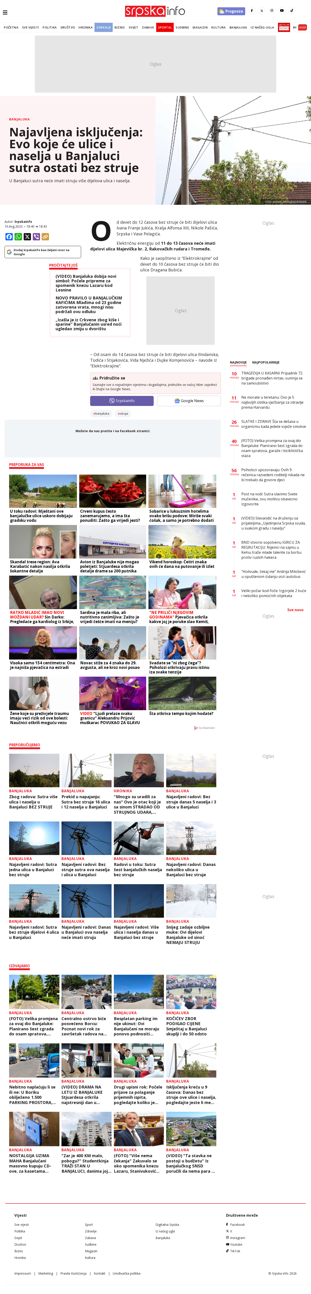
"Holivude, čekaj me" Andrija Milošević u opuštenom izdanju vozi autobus (273, 574)
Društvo (68, 27)
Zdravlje (103, 27)
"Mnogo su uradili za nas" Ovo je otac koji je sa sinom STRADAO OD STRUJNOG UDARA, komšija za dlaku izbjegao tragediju (137, 804)
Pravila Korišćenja (73, 1273)
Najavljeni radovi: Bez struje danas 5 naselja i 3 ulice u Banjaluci (191, 802)
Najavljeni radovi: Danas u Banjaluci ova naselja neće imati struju (86, 932)
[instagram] (271, 10)
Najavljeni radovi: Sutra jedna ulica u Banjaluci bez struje (33, 869)
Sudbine (182, 27)
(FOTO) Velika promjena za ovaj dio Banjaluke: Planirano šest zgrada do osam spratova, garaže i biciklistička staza (33, 1026)
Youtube (236, 1244)
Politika (50, 27)
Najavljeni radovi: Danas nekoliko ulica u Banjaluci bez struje (191, 869)
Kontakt (99, 1273)
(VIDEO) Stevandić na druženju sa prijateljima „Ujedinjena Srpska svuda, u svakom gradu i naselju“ (273, 523)
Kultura (218, 27)
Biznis (120, 27)
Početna (11, 27)
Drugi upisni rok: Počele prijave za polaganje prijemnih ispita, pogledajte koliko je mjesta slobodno (138, 1094)
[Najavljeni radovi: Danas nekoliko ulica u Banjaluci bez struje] (191, 838)
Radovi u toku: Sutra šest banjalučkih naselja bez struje (138, 869)
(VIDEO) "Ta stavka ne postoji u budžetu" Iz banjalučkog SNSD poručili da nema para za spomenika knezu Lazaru (191, 1163)
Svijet (133, 27)
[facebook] (251, 10)
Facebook (237, 1224)
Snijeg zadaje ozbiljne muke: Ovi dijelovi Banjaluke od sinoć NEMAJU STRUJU (188, 935)
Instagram (237, 1238)
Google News (192, 400)
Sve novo (295, 609)
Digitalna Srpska (167, 1224)
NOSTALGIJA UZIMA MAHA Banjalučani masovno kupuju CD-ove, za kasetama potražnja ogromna (30, 1163)
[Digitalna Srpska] (283, 27)
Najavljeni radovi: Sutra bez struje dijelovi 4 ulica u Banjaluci (34, 932)
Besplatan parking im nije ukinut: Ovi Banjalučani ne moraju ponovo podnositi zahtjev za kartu (136, 1026)
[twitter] (261, 10)
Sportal (165, 27)
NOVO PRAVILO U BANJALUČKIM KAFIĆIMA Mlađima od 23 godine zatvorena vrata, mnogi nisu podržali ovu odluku (89, 305)
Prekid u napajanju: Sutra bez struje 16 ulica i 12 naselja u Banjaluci (85, 802)
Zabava (148, 27)
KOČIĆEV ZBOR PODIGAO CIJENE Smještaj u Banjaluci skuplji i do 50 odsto (186, 1026)
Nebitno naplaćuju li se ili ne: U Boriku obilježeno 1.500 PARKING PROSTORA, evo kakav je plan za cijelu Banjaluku (32, 1094)
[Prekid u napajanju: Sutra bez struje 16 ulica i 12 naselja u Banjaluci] (86, 770)
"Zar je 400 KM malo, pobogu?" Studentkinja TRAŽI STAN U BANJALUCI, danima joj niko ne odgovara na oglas (85, 1163)
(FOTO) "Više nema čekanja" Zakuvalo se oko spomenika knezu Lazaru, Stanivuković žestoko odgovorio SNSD (136, 1163)
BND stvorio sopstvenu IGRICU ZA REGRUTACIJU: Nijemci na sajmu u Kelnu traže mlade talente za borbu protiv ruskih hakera (271, 550)
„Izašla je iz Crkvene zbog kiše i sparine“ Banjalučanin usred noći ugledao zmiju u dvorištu (89, 324)
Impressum (22, 1273)
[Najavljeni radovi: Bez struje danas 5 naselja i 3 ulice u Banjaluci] (191, 770)
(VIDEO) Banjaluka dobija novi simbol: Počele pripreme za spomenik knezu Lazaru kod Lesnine (86, 283)
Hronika (86, 27)
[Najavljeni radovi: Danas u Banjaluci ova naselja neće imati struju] (86, 901)
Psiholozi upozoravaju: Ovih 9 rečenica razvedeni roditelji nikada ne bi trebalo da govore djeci (273, 474)
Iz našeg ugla (262, 27)
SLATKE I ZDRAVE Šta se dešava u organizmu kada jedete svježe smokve (273, 424)
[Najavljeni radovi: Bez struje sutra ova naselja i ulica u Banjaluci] (86, 838)
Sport (89, 1224)
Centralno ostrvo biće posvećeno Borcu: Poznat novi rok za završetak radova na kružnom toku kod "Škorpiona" (83, 1026)
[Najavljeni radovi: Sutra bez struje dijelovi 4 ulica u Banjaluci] (34, 901)
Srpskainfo (23, 221)
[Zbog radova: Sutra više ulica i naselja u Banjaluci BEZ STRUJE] (34, 770)
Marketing (45, 1273)
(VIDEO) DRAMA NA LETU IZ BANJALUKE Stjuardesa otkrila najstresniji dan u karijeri (82, 1094)
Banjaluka (238, 27)
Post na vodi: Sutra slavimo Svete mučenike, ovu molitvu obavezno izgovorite (269, 499)
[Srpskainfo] (155, 11)
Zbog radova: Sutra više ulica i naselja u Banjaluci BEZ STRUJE (33, 802)
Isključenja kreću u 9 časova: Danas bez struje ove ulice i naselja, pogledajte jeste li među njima (191, 1094)
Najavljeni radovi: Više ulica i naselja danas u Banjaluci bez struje (136, 932)
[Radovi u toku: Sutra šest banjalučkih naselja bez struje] (139, 838)
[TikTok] (292, 10)
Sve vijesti (30, 27)
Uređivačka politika (126, 1273)
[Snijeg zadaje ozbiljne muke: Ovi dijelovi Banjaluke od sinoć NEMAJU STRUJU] (191, 901)
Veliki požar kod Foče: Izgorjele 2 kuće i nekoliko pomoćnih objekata (273, 593)
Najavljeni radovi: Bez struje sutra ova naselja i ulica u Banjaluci (85, 869)
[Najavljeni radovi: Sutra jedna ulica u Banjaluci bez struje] (34, 838)
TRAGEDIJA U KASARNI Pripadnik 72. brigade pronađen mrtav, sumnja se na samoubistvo (272, 378)
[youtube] (282, 10)
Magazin (200, 27)
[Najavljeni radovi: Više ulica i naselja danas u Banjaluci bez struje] (139, 901)
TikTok (235, 1251)
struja (124, 413)
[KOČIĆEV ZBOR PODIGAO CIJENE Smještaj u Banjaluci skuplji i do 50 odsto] (191, 992)
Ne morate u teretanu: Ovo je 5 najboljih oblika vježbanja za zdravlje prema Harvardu (272, 402)
